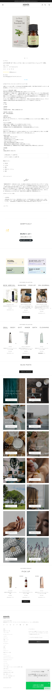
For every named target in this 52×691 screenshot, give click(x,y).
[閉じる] (48, 683)
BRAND (6, 163)
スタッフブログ (6, 665)
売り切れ (26, 79)
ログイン (5, 654)
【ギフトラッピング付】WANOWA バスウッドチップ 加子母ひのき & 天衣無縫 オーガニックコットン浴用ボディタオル (26, 307)
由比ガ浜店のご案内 (7, 677)
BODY (13, 327)
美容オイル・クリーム (9, 169)
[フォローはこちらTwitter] (7, 624)
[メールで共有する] (13, 69)
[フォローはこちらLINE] (27, 624)
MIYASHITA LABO (10, 304)
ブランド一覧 (5, 632)
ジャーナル (5, 663)
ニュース (5, 661)
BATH (35, 327)
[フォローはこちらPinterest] (17, 624)
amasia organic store (26, 304)
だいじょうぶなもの (26, 590)
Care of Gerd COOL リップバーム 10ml (10, 593)
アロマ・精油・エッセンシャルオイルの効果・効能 (12, 666)
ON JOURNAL (44, 285)
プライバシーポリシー (7, 670)
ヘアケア (5, 636)
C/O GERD (10, 590)
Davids (10, 346)
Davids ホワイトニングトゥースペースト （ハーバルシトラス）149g (41, 593)
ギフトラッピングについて (8, 657)
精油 (6, 167)
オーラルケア (5, 643)
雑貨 (6, 171)
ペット (4, 645)
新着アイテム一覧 (6, 630)
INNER (27, 327)
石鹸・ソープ (5, 639)
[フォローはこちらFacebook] (3, 624)
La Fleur (5, 60)
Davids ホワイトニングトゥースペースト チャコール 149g (10, 349)
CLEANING (44, 327)
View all (26, 317)
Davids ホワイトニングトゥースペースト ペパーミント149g (41, 349)
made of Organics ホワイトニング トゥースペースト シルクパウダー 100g (26, 349)
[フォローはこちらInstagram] (10, 624)
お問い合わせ (5, 668)
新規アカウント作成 (7, 652)
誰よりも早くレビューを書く (26, 240)
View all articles (26, 371)
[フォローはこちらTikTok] (23, 624)
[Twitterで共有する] (9, 69)
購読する (39, 641)
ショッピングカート (7, 656)
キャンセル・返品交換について (9, 675)
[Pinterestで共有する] (11, 69)
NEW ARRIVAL (9, 285)
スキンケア (5, 641)
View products (11, 399)
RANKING (22, 285)
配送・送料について (7, 674)
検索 (4, 629)
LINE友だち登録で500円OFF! (38, 686)
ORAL (5, 327)
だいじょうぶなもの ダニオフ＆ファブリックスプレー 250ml (26, 593)
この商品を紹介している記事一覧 (10, 154)
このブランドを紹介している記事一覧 (11, 157)
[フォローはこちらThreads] (13, 624)
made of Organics (26, 346)
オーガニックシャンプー (7, 634)
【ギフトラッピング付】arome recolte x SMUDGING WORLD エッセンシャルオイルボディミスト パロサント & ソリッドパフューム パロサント (42, 308)
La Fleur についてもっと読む (9, 193)
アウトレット (5, 650)
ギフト (4, 648)
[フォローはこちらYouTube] (20, 624)
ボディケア (5, 638)
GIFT (20, 327)
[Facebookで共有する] (7, 69)
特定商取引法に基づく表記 (8, 672)
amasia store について (7, 659)
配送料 (8, 76)
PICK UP (32, 285)
